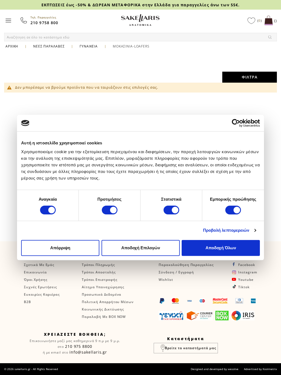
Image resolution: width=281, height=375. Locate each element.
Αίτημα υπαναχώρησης (103, 287)
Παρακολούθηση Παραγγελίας (186, 264)
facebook (246, 264)
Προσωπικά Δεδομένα (101, 294)
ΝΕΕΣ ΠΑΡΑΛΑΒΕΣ (48, 46)
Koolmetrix (270, 369)
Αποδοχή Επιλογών (140, 247)
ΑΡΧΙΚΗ (11, 46)
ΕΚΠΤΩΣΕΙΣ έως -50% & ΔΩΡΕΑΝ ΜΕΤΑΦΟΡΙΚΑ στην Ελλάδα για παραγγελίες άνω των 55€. (140, 4)
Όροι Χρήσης (35, 279)
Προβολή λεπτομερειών (226, 230)
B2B (27, 302)
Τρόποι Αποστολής (99, 272)
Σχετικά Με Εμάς (39, 264)
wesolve (233, 369)
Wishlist (166, 279)
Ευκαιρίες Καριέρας (42, 294)
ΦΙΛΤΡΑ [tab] (250, 77)
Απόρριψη (60, 247)
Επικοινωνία (35, 272)
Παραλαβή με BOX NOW (104, 316)
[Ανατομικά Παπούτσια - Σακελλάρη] (140, 20)
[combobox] (140, 37)
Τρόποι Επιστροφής (99, 279)
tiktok (244, 287)
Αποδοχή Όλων (221, 247)
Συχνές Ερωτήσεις (40, 287)
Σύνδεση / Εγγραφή (176, 272)
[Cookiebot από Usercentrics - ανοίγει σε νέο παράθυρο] (236, 123)
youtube (246, 279)
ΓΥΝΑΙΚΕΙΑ (89, 46)
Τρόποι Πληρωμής (98, 264)
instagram (247, 272)
